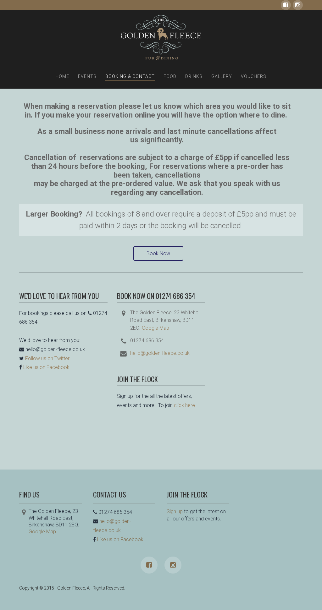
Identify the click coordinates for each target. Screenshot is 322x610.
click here (184, 405)
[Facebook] (286, 5)
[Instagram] (298, 5)
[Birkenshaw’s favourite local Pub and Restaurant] (161, 37)
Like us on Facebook (46, 367)
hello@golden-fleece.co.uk (160, 353)
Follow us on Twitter (47, 358)
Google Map (155, 328)
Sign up (175, 511)
